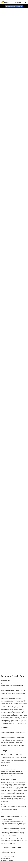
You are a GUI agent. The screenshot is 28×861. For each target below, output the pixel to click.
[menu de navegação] (25, 2)
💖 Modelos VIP (18, 2)
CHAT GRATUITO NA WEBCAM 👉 (14, 6)
